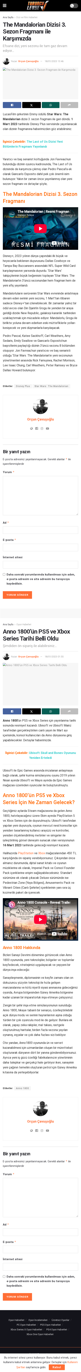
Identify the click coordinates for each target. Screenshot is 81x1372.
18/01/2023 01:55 (54, 656)
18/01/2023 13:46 (54, 61)
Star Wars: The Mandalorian (51, 386)
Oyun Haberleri (23, 624)
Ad (6, 522)
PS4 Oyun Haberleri (56, 1329)
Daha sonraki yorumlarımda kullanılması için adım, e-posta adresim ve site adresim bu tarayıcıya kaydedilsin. (41, 579)
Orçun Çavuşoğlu (28, 61)
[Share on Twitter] (31, 105)
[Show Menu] (4, 5)
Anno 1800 (22, 1088)
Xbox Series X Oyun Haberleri (26, 1329)
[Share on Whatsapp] (51, 105)
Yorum (9, 472)
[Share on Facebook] (12, 105)
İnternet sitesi (12, 557)
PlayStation (26, 853)
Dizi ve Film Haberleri (26, 17)
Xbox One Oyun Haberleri (40, 1334)
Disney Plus (23, 386)
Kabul (57, 1367)
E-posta (9, 540)
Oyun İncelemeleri (37, 1320)
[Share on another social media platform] (69, 105)
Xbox (41, 853)
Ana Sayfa (8, 17)
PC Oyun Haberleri (26, 1324)
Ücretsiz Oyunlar (60, 1320)
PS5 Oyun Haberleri (50, 1324)
